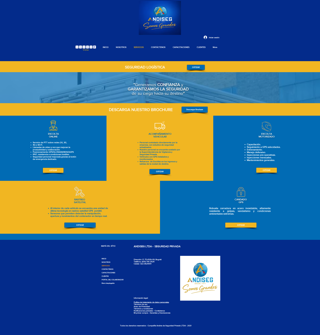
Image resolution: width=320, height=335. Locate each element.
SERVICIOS (106, 266)
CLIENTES (105, 276)
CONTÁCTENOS (107, 269)
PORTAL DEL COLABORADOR (112, 280)
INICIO (104, 259)
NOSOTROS (106, 262)
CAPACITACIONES (108, 273)
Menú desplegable (108, 283)
